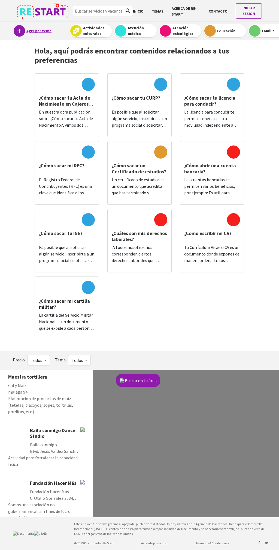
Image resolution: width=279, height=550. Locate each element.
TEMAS (157, 11)
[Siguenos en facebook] (259, 543)
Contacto (218, 11)
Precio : (19, 359)
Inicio (138, 11)
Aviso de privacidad (154, 543)
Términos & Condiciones (212, 543)
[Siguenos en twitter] (266, 543)
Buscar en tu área (141, 380)
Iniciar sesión (248, 10)
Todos (37, 360)
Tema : (61, 359)
